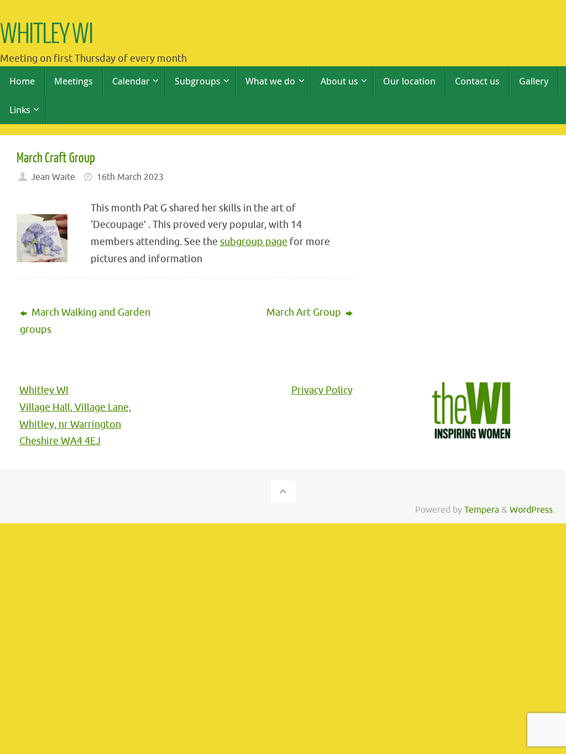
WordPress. (532, 510)
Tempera (481, 510)
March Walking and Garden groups (85, 321)
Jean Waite (53, 177)
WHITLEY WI (46, 35)
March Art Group (304, 312)
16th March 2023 (130, 177)
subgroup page (253, 242)
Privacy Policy (322, 390)
